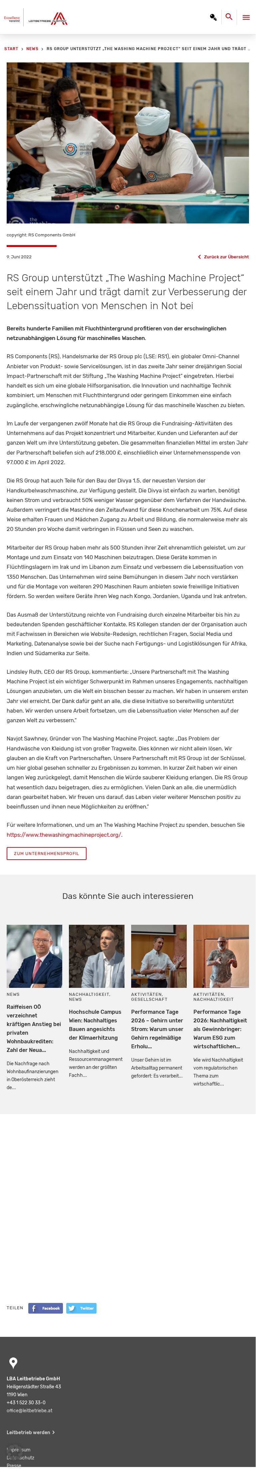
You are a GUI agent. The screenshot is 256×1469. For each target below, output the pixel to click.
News (13, 994)
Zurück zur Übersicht (226, 256)
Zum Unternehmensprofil (46, 853)
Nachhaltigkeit (89, 994)
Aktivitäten (146, 994)
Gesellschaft (149, 999)
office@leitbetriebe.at (29, 1411)
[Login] (213, 17)
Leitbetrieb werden (28, 1432)
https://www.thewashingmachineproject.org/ (64, 835)
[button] (14, 1452)
